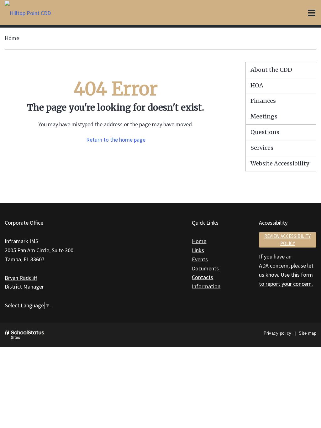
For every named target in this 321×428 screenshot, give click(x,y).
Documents (205, 268)
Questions (264, 132)
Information (206, 286)
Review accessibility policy (287, 239)
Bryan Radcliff (21, 277)
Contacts (202, 277)
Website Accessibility (279, 163)
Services (261, 147)
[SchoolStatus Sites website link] (25, 334)
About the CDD (271, 69)
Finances (263, 100)
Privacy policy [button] (278, 333)
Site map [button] (307, 333)
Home (12, 38)
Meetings (263, 116)
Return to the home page (115, 139)
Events (200, 259)
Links (198, 250)
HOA (256, 85)
